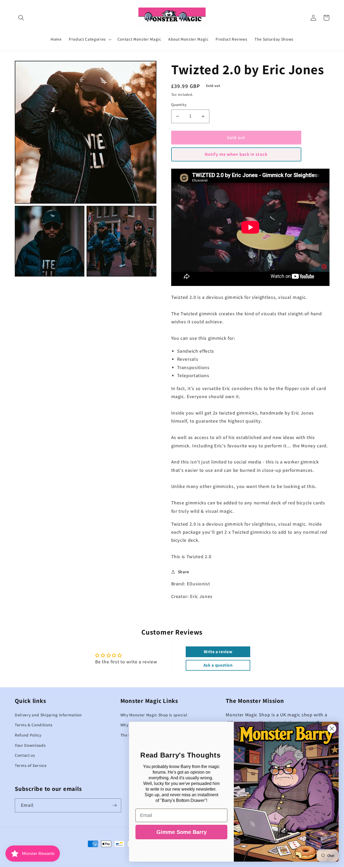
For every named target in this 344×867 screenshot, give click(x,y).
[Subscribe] (114, 805)
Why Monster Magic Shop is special (153, 714)
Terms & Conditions (34, 724)
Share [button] (183, 571)
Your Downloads (30, 745)
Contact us (25, 755)
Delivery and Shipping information (48, 714)
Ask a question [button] (218, 665)
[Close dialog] (331, 728)
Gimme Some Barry (181, 832)
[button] (21, 17)
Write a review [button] (218, 651)
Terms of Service (31, 765)
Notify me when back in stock (236, 154)
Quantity (179, 104)
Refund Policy (28, 735)
